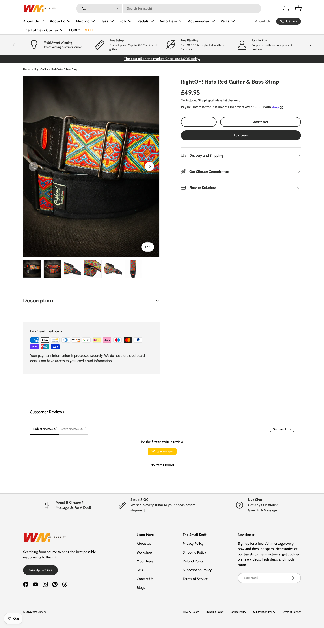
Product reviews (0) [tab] (44, 429)
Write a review (162, 451)
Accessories (199, 21)
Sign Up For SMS (40, 570)
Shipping (204, 100)
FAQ (140, 570)
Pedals (143, 21)
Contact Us (145, 579)
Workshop (144, 552)
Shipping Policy (194, 552)
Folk (123, 21)
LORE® (74, 30)
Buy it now (241, 135)
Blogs (141, 587)
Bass (105, 21)
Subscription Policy (197, 570)
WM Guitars (39, 611)
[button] (298, 8)
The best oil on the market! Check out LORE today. (162, 59)
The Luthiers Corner (40, 30)
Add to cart (260, 122)
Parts (225, 21)
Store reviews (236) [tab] (73, 429)
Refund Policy (193, 561)
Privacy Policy (193, 543)
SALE (89, 30)
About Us (31, 21)
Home (26, 69)
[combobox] (168, 8)
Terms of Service (195, 579)
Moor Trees (145, 561)
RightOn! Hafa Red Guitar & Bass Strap (56, 69)
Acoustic (57, 21)
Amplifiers (168, 21)
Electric (83, 21)
